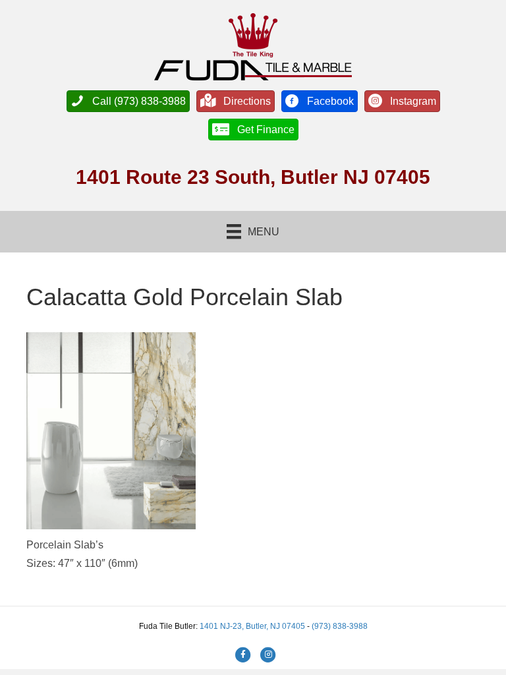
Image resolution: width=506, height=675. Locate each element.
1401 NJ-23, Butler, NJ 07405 (253, 626)
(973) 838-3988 (340, 626)
